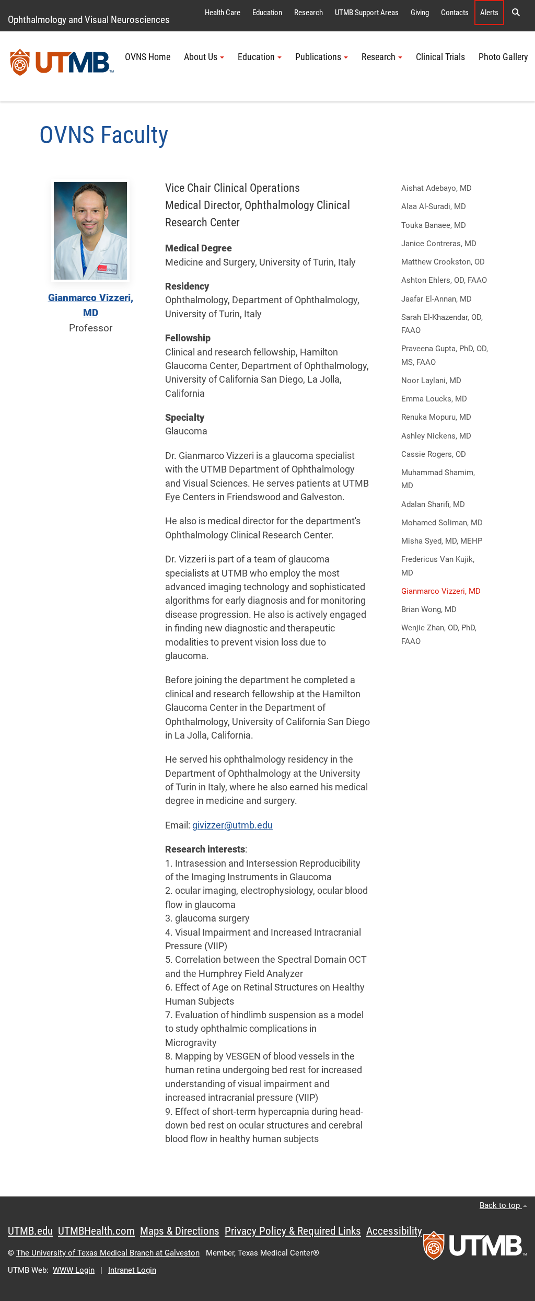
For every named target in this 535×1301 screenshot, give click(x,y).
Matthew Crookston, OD (443, 262)
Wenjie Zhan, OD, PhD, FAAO (438, 634)
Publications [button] (318, 57)
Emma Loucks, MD (434, 399)
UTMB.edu (30, 1231)
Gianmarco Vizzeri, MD (441, 591)
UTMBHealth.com (96, 1231)
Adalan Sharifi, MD (433, 504)
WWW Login (74, 1270)
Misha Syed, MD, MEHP (441, 541)
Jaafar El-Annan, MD (436, 299)
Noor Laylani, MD (431, 380)
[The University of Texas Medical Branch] (62, 66)
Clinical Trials (440, 57)
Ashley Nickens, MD (436, 436)
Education (267, 12)
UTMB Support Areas (367, 12)
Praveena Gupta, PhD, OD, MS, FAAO (444, 355)
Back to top (501, 1205)
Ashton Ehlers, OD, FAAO (444, 280)
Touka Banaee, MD (433, 225)
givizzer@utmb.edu (232, 825)
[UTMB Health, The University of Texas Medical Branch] (475, 1248)
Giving (420, 12)
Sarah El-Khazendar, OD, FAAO (442, 324)
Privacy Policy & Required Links (293, 1231)
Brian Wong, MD (429, 609)
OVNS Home (147, 57)
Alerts (489, 12)
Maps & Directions (179, 1231)
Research (308, 12)
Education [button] (256, 57)
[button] (515, 12)
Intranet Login (132, 1270)
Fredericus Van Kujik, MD (437, 566)
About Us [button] (200, 57)
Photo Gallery (503, 57)
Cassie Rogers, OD (433, 454)
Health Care (222, 12)
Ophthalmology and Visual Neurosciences (89, 20)
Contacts (455, 12)
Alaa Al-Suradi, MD (433, 206)
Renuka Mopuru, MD (436, 417)
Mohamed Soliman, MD (442, 522)
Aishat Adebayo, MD (436, 188)
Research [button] (379, 57)
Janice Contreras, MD (438, 243)
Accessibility (394, 1231)
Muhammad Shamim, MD (438, 479)
